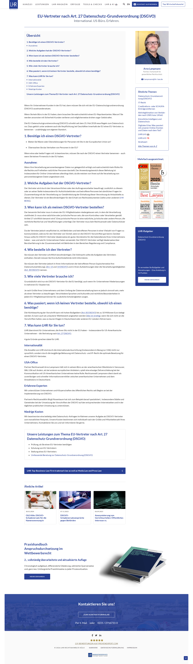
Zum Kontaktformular (96, 614)
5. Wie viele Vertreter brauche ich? (43, 66)
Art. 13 (50, 266)
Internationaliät (34, 80)
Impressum (132, 648)
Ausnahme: (33, 45)
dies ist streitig (93, 315)
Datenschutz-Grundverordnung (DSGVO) (150, 97)
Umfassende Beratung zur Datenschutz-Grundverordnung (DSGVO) (62, 455)
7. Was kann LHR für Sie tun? (40, 76)
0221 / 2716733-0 (108, 622)
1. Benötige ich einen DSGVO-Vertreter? (46, 42)
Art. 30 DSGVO (32, 270)
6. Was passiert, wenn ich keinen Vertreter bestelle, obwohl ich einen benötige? (64, 71)
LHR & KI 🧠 (143, 138)
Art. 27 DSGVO (64, 333)
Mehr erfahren (152, 280)
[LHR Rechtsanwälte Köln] (13, 5)
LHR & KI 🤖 (143, 134)
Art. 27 (102, 434)
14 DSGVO (62, 266)
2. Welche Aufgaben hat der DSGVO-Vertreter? (49, 50)
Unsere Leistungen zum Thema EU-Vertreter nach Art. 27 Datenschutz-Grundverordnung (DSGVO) (73, 94)
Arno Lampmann (152, 68)
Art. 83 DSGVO (89, 312)
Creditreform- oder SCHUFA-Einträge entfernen (151, 107)
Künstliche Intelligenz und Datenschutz (150, 120)
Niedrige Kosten (35, 89)
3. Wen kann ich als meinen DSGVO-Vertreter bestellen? (53, 55)
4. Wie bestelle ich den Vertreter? (42, 60)
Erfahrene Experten (36, 86)
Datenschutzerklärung (112, 648)
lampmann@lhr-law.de (153, 79)
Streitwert (142, 142)
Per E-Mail (81, 622)
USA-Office (33, 83)
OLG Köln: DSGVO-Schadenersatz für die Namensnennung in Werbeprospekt (36, 519)
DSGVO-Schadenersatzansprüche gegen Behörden (72, 517)
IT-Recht (142, 102)
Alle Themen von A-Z (147, 146)
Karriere (93, 648)
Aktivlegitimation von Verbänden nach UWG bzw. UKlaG (151, 113)
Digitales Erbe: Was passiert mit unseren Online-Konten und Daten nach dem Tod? (150, 127)
